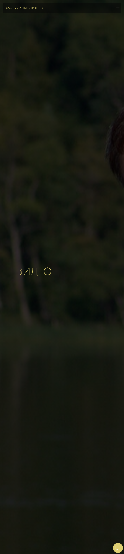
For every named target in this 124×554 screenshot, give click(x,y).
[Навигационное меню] (117, 8)
